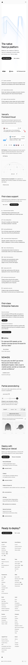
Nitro (2, 584)
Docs (16, 599)
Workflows (4, 550)
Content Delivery (18, 546)
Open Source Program (19, 627)
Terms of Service (5, 641)
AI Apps (3, 599)
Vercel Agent (17, 563)
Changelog (17, 603)
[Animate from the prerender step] (10, 398)
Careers (16, 618)
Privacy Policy (5, 639)
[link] (7, 58)
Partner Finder (4, 622)
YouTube (16, 644)
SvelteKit (3, 582)
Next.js (3, 578)
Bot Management (5, 565)
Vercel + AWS (4, 623)
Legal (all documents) (6, 648)
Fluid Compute (18, 548)
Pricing (16, 631)
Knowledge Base (18, 605)
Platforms (4, 605)
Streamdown (17, 586)
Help (16, 632)
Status (3, 651)
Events (16, 622)
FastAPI (3, 589)
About (16, 616)
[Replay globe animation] (16, 174)
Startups (16, 623)
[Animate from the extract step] (2, 398)
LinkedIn (16, 642)
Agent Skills (17, 567)
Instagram (17, 646)
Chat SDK (18, 582)
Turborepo (4, 586)
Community (17, 610)
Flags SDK (17, 580)
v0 (15, 570)
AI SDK (3, 544)
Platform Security (5, 561)
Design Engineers (5, 610)
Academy (17, 606)
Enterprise (17, 629)
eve (4, 555)
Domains (16, 569)
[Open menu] (25, 2)
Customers (4, 616)
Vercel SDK (17, 577)
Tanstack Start (5, 587)
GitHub (16, 639)
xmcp (3, 591)
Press (16, 620)
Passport (5, 553)
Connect (5, 551)
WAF (2, 563)
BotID (3, 567)
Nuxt (3, 580)
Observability (17, 550)
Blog (16, 601)
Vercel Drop (18, 561)
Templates (4, 620)
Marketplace (4, 618)
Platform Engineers (5, 608)
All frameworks (5, 593)
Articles (16, 608)
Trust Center (4, 650)
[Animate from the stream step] (17, 398)
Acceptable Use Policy (6, 646)
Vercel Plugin (19, 565)
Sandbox (3, 548)
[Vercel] (2, 2)
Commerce (4, 606)
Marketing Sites (5, 603)
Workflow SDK (19, 578)
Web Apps (4, 601)
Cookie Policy (4, 642)
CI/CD (16, 544)
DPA (2, 644)
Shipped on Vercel (18, 625)
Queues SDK (19, 584)
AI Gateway (4, 546)
